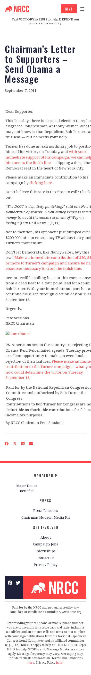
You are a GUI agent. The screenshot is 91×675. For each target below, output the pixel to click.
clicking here (40, 182)
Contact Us (46, 557)
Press (45, 500)
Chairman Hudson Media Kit (45, 517)
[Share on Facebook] (6, 443)
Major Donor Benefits (26, 488)
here (31, 662)
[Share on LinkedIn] (23, 443)
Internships (45, 551)
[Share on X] (15, 443)
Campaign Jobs (45, 544)
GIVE (69, 8)
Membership (45, 475)
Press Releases (45, 510)
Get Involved (45, 527)
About (46, 537)
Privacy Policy (46, 564)
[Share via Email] (31, 443)
